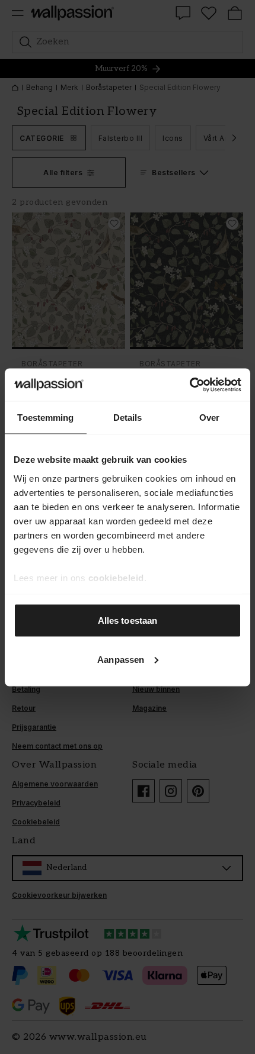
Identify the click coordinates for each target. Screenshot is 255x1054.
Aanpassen (120, 659)
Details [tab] (127, 417)
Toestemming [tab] (45, 417)
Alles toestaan (127, 620)
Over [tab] (209, 417)
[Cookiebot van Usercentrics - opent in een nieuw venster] (189, 384)
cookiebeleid (116, 577)
